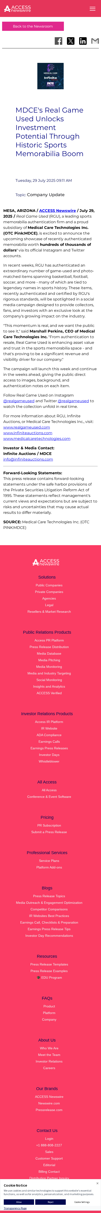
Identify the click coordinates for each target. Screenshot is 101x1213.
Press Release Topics (49, 896)
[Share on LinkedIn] (83, 41)
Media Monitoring (49, 667)
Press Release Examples (49, 971)
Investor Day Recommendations (49, 935)
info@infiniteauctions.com (28, 459)
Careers (49, 1068)
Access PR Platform (49, 640)
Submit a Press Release (49, 832)
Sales (49, 1152)
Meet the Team (49, 1055)
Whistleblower (49, 761)
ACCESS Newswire (57, 210)
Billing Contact (49, 1171)
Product (49, 1006)
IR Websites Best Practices (49, 916)
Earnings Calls (49, 741)
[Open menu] (92, 8)
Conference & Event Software (49, 797)
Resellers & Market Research (49, 611)
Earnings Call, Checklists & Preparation (49, 922)
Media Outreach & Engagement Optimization (49, 903)
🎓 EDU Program (49, 977)
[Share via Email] (95, 41)
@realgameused (19, 401)
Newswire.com (49, 1103)
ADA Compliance (49, 735)
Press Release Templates (49, 964)
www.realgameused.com (26, 427)
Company (49, 1019)
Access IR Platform (49, 722)
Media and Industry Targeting (49, 673)
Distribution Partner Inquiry (49, 1178)
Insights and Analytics (49, 686)
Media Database (49, 653)
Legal (49, 605)
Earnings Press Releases (49, 748)
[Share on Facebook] (58, 41)
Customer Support (49, 1158)
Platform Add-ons (49, 867)
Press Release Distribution (49, 647)
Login (49, 1138)
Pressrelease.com (49, 1110)
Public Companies (49, 585)
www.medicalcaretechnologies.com (36, 438)
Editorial (49, 1165)
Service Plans (49, 861)
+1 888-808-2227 (49, 1145)
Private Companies (49, 592)
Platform (49, 1013)
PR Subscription (49, 825)
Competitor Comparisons (49, 909)
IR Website (49, 728)
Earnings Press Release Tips (49, 929)
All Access (49, 790)
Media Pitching (49, 660)
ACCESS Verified (49, 693)
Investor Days (49, 755)
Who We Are (49, 1048)
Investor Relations (49, 1061)
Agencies (49, 598)
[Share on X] (70, 41)
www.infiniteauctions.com (27, 433)
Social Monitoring (49, 680)
